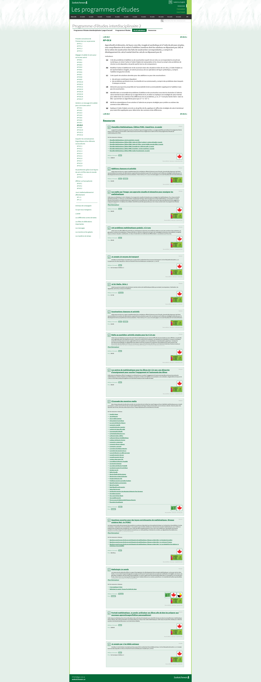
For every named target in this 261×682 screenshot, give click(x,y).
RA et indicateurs (139, 30)
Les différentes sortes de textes (86, 218)
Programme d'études (122, 30)
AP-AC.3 (79, 151)
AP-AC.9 (79, 166)
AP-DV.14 (80, 92)
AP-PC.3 (79, 48)
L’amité (77, 214)
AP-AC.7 (79, 161)
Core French (181, 12)
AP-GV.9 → (183, 37)
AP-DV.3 (79, 65)
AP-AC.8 (79, 163)
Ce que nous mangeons (83, 210)
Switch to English (179, 2)
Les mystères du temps (83, 236)
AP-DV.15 (80, 94)
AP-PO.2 (79, 177)
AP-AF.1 (79, 183)
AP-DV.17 (80, 99)
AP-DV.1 (79, 60)
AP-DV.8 (79, 77)
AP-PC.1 (79, 44)
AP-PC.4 (79, 51)
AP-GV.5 (79, 118)
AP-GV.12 (80, 135)
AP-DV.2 (79, 62)
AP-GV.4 (79, 115)
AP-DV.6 (79, 72)
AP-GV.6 (79, 120)
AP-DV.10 (80, 82)
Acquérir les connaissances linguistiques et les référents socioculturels (85, 141)
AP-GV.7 (79, 122)
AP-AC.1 (79, 146)
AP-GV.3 (79, 113)
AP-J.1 (79, 197)
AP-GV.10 (80, 130)
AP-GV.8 (80, 125)
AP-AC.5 (79, 156)
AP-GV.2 (79, 110)
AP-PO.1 (79, 175)
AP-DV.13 (80, 89)
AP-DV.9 (79, 79)
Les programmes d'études (105, 9)
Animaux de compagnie (83, 206)
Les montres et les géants (84, 232)
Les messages (80, 228)
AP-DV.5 (79, 70)
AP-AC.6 (79, 158)
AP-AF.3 (79, 188)
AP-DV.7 (79, 74)
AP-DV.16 (80, 96)
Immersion (181, 6)
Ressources (152, 30)
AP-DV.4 (79, 67)
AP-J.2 (79, 200)
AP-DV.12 (80, 87)
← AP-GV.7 (106, 37)
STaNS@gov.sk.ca (78, 677)
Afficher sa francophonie (83, 181)
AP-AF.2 (79, 186)
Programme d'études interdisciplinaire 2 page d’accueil (93, 30)
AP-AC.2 (79, 148)
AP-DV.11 (80, 84)
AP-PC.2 (79, 46)
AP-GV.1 (79, 108)
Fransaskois (181, 9)
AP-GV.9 (79, 127)
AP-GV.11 (80, 132)
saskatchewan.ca (78, 679)
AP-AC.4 (79, 153)
